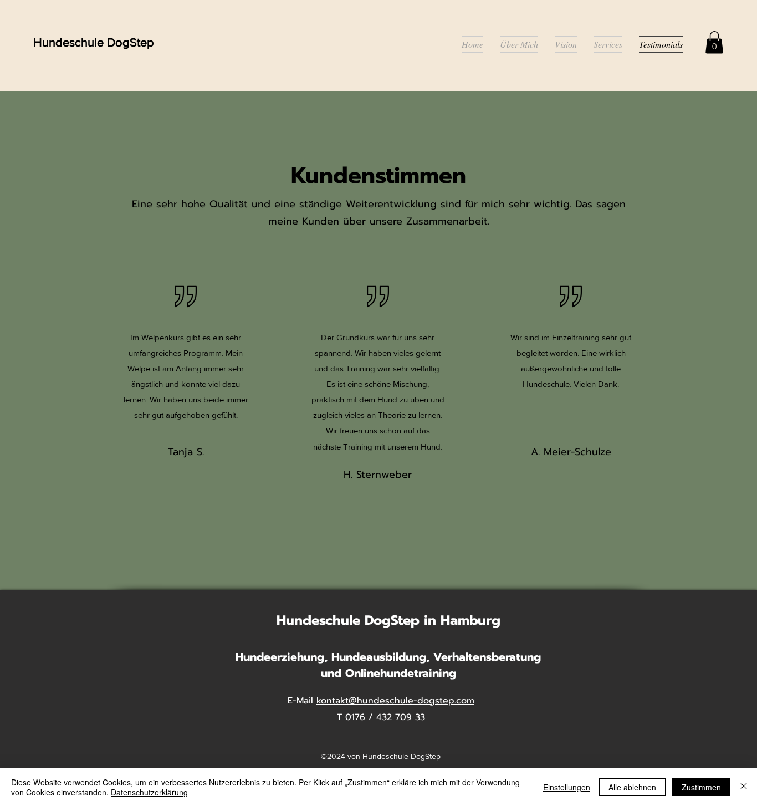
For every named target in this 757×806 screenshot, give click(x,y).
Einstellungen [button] (566, 787)
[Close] (743, 787)
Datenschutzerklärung (149, 792)
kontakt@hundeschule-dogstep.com (395, 700)
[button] (714, 42)
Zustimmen (701, 787)
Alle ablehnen (632, 787)
